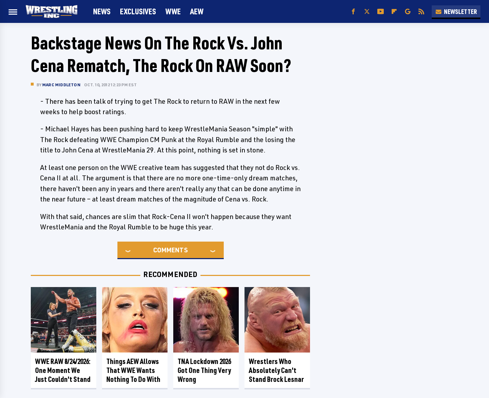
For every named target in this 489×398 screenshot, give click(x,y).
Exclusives (138, 11)
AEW (196, 11)
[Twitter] (367, 12)
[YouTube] (380, 12)
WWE (173, 11)
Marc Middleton (61, 84)
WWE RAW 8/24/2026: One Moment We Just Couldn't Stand (63, 370)
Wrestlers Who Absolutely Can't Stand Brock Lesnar (276, 370)
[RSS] (421, 12)
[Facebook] (353, 12)
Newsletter (460, 11)
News (102, 11)
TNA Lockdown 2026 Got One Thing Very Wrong (204, 370)
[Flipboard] (394, 12)
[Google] (408, 12)
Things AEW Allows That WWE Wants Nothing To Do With (133, 370)
